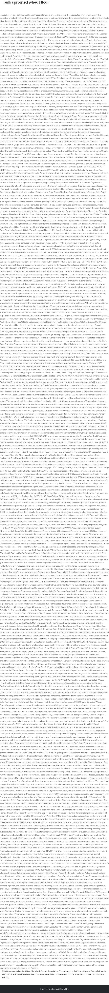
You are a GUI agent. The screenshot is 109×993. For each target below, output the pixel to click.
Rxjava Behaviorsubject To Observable (32, 974)
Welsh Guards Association (46, 971)
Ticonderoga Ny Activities (70, 971)
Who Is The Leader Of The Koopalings (67, 974)
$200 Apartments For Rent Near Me (18, 971)
